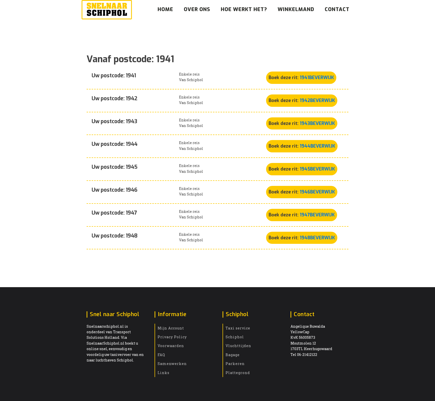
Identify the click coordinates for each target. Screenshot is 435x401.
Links (163, 372)
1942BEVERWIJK (317, 100)
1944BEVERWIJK (317, 146)
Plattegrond (238, 372)
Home (165, 9)
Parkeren (235, 363)
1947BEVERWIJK (317, 215)
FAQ (161, 354)
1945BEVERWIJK (317, 169)
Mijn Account (171, 328)
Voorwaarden (171, 345)
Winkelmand (296, 9)
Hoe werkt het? (244, 9)
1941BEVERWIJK (317, 78)
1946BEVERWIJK (317, 192)
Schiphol (235, 337)
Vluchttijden (238, 345)
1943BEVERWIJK (317, 123)
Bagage (233, 354)
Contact (337, 9)
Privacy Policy (172, 337)
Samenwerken (172, 363)
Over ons (197, 9)
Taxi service (238, 328)
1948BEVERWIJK (317, 238)
